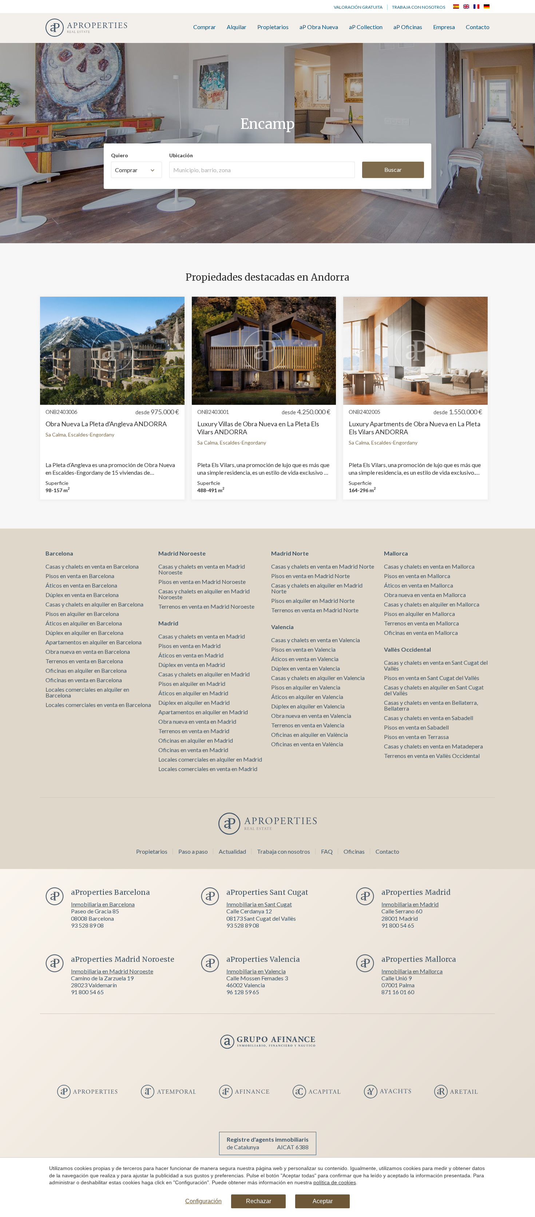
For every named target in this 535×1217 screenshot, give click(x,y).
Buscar (393, 169)
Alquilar (236, 27)
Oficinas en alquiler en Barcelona (86, 670)
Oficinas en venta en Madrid (193, 749)
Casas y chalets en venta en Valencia (315, 639)
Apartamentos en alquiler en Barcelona (93, 642)
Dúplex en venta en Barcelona (82, 594)
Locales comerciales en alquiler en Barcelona (87, 692)
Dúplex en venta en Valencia (305, 668)
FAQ (327, 851)
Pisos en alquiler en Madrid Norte (312, 600)
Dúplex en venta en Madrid (191, 664)
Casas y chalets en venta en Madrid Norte (322, 566)
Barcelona (59, 553)
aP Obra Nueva (319, 27)
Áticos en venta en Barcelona (81, 585)
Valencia (282, 626)
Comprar (204, 27)
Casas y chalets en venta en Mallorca (429, 566)
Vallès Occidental (407, 649)
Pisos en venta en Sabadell (416, 727)
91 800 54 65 (397, 925)
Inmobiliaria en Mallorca (412, 971)
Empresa (444, 27)
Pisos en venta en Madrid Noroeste (202, 581)
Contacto (478, 27)
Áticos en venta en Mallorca (418, 585)
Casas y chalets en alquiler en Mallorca (431, 604)
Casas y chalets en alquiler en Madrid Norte (316, 588)
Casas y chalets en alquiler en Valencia (318, 677)
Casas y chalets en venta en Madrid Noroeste (201, 569)
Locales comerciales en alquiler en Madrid (210, 759)
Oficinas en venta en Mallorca (421, 632)
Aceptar (323, 1201)
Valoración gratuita (358, 7)
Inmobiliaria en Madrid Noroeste (112, 971)
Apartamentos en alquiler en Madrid (203, 711)
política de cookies (334, 1182)
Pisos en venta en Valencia (303, 649)
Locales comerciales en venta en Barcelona (98, 704)
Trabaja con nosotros (418, 7)
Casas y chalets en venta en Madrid (201, 636)
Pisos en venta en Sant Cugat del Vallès (431, 677)
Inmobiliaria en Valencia (256, 971)
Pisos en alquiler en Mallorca (419, 613)
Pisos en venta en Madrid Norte (310, 575)
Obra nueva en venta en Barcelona (87, 651)
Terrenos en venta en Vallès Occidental (432, 755)
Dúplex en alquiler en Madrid (194, 702)
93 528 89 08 (87, 925)
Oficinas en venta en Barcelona (83, 679)
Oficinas (354, 851)
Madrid (168, 623)
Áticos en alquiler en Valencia (307, 696)
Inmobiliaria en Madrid (410, 904)
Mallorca (396, 553)
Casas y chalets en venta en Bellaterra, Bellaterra (431, 705)
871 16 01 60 (397, 991)
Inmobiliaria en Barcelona (103, 904)
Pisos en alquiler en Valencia (305, 687)
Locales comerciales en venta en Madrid (207, 768)
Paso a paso (193, 851)
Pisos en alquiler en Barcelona (82, 613)
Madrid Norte (290, 553)
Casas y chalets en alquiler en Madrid (204, 674)
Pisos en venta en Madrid (189, 645)
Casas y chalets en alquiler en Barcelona (94, 604)
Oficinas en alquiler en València (309, 734)
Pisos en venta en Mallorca (417, 575)
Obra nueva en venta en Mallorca (425, 594)
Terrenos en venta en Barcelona (84, 660)
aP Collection (366, 27)
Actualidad (232, 851)
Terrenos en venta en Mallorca (421, 623)
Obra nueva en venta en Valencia (311, 715)
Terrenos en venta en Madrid (193, 730)
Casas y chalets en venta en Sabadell (428, 717)
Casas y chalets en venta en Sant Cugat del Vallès (436, 665)
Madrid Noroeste (182, 553)
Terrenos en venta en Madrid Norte (314, 609)
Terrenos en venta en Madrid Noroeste (206, 606)
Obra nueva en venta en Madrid (197, 721)
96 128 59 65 (242, 991)
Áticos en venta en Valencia (304, 658)
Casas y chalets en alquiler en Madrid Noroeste (204, 594)
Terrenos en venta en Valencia (307, 725)
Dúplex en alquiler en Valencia (308, 706)
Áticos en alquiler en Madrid (193, 692)
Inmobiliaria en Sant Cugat (259, 904)
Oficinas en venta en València (307, 743)
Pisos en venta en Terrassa (416, 736)
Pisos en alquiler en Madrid (191, 683)
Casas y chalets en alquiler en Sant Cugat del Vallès (434, 690)
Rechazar (258, 1201)
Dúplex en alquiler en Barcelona (84, 632)
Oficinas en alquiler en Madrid (195, 740)
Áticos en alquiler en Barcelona (83, 623)
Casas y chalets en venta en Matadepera (433, 746)
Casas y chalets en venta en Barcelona (92, 566)
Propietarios (273, 27)
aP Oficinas (407, 27)
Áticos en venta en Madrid (190, 655)
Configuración (203, 1201)
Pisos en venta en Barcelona (79, 575)
